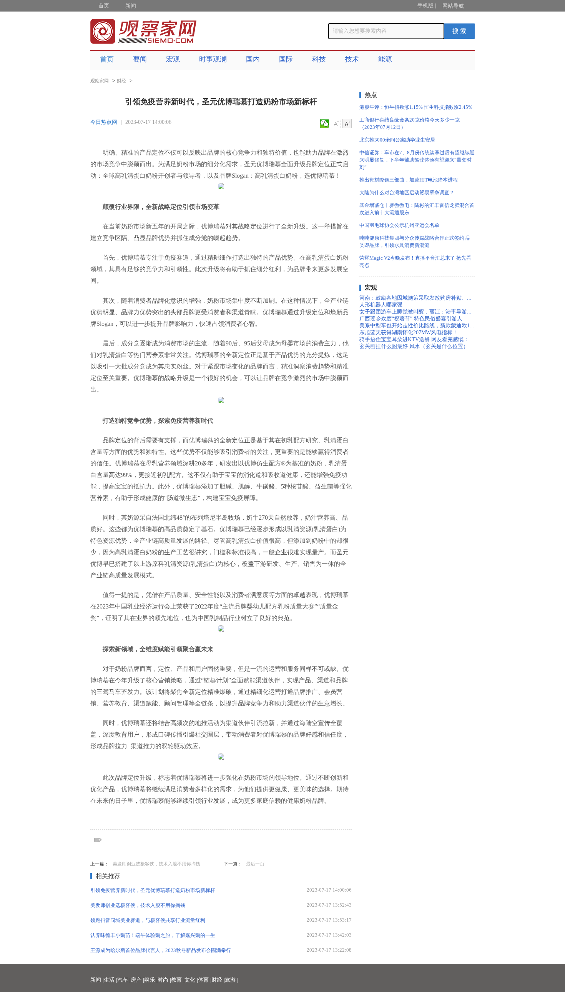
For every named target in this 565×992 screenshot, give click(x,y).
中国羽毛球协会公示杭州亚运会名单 (399, 225)
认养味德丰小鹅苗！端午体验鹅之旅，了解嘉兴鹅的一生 (152, 935)
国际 (286, 59)
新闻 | (97, 980)
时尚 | (164, 980)
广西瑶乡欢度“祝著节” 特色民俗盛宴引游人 (410, 319)
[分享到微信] (324, 123)
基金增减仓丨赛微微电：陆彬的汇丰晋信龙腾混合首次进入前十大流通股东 (416, 208)
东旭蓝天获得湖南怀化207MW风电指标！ (408, 332)
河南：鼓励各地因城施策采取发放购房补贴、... (415, 298)
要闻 (140, 59)
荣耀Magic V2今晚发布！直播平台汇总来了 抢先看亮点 (415, 261)
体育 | (204, 980)
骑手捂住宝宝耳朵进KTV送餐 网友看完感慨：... (416, 339)
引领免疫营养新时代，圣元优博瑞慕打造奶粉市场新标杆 (152, 890)
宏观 (173, 59)
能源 (385, 59)
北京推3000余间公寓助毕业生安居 (397, 140)
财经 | (218, 980)
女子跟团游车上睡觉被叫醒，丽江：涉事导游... (415, 312)
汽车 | (124, 980)
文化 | (191, 980)
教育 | (177, 980)
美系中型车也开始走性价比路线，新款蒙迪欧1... (416, 325)
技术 (352, 59)
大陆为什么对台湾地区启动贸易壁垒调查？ (406, 192)
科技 (319, 59)
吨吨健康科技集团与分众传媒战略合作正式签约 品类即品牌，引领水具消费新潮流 (414, 241)
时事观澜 (213, 59)
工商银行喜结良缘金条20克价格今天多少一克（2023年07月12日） (409, 123)
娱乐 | (151, 980)
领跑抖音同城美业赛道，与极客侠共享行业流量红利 (147, 920)
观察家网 (99, 80)
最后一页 (255, 864)
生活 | (110, 980)
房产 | (137, 980)
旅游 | (231, 980)
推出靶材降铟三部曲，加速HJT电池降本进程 (408, 180)
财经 (121, 80)
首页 (103, 5)
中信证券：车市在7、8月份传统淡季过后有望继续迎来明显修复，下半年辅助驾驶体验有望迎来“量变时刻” (417, 160)
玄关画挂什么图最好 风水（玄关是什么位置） (414, 346)
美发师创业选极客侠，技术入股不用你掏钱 (156, 864)
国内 (253, 59)
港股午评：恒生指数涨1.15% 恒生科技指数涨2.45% (415, 107)
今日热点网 (103, 122)
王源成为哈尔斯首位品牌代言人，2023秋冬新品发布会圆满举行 (160, 950)
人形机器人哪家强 (380, 305)
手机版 (425, 5)
